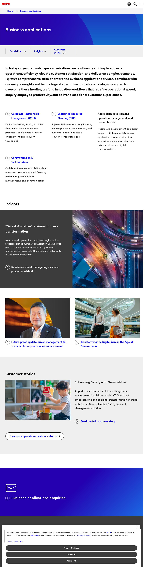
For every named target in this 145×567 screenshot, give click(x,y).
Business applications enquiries (38, 498)
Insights (38, 51)
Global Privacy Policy (15, 541)
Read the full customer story (98, 421)
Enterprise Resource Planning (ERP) (69, 116)
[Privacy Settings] (83, 535)
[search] (135, 4)
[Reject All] (34, 535)
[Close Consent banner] (138, 527)
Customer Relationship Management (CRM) (25, 116)
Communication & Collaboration (22, 160)
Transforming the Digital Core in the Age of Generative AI (107, 344)
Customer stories (59, 51)
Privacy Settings (71, 548)
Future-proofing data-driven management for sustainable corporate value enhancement (38, 344)
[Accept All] (110, 532)
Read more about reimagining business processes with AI (34, 269)
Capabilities (16, 51)
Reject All (71, 554)
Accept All (71, 561)
